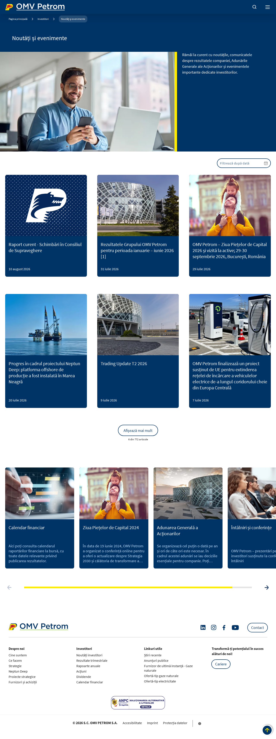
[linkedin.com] (203, 627)
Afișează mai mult (138, 430)
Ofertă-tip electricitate (160, 681)
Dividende (83, 676)
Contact (257, 627)
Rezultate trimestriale (91, 660)
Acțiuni (81, 671)
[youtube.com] (235, 627)
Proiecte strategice (22, 676)
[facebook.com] (224, 627)
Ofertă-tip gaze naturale (161, 676)
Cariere (221, 664)
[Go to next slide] (266, 587)
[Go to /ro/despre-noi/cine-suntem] (199, 723)
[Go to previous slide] (9, 587)
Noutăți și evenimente (73, 19)
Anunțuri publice (156, 660)
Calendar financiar (89, 682)
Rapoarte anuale (88, 666)
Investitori (43, 19)
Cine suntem (18, 655)
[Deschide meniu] (268, 7)
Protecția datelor (175, 723)
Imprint (152, 723)
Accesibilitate (132, 723)
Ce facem (15, 660)
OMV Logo (12, 6)
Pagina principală (18, 19)
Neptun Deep (18, 671)
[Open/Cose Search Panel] (254, 7)
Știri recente (153, 655)
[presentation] (243, 163)
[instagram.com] (213, 627)
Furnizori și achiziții (23, 682)
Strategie (15, 666)
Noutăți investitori (89, 655)
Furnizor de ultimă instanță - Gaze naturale (168, 668)
